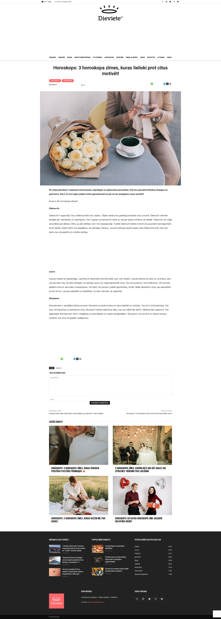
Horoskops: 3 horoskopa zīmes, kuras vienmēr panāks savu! (149, 413)
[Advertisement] (110, 38)
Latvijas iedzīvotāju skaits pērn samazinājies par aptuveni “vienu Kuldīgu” (76, 413)
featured (58, 368)
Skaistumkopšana (82, 57)
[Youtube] (178, 1)
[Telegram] (170, 1)
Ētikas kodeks (104, 597)
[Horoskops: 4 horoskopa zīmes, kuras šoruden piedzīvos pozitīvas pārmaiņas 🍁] (78, 445)
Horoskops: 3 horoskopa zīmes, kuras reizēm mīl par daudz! (78, 520)
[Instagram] (166, 1)
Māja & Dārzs (132, 57)
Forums (61, 57)
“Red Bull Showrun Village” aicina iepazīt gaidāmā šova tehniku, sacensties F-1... (72, 560)
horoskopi (68, 81)
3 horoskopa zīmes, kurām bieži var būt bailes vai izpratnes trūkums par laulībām (140, 469)
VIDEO (169, 57)
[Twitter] (174, 1)
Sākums (52, 57)
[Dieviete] (110, 13)
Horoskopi (109, 57)
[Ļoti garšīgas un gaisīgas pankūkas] (97, 549)
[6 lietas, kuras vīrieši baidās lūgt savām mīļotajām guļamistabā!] (97, 560)
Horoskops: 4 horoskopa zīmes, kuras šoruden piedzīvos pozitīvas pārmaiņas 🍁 (75, 469)
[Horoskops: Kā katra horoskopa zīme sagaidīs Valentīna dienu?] (142, 495)
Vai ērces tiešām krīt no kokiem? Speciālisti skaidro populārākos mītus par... (72, 571)
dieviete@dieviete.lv (97, 602)
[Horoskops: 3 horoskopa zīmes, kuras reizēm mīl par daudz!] (78, 495)
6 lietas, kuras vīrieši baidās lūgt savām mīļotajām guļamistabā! (115, 559)
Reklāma (114, 597)
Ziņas (142, 57)
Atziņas (161, 57)
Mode (69, 57)
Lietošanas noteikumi (89, 597)
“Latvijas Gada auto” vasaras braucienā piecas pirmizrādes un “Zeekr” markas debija (73, 548)
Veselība (120, 57)
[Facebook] (162, 1)
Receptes (151, 57)
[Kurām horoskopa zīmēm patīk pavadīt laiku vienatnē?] (97, 572)
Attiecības (97, 57)
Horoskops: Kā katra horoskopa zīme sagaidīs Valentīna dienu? (138, 520)
